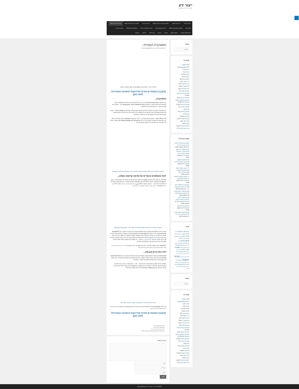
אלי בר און (186, 234)
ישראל (188, 245)
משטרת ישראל (185, 249)
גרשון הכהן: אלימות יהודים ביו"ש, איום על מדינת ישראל (182, 145)
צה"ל (177, 260)
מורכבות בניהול (146, 23)
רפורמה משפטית (182, 264)
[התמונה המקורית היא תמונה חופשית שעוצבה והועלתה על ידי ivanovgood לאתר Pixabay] (138, 171)
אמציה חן (179, 236)
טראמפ (181, 243)
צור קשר (137, 33)
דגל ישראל (162, 327)
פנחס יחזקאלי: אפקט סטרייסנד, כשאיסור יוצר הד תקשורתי (181, 162)
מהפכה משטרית (179, 245)
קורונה (187, 123)
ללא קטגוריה (185, 86)
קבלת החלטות (186, 262)
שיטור (175, 264)
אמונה (187, 74)
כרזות (185, 245)
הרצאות (144, 33)
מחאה (188, 247)
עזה (185, 253)
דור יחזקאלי (186, 81)
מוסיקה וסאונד (185, 91)
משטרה (177, 247)
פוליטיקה (186, 116)
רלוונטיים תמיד (185, 126)
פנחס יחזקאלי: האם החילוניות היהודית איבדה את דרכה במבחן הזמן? (182, 199)
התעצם (146, 239)
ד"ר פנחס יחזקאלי (176, 23)
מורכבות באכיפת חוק (160, 28)
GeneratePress (141, 386)
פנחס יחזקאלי (185, 119)
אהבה (187, 69)
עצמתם (129, 231)
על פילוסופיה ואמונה (186, 33)
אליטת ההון (177, 234)
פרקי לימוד (152, 33)
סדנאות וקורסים (184, 111)
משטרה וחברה (185, 107)
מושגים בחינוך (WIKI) (131, 28)
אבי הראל (182, 231)
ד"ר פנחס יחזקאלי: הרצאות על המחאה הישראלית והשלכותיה (181, 178)
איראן (176, 231)
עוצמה (188, 253)
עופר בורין (179, 251)
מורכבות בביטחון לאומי (115, 23)
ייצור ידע (185, 5)
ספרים (165, 33)
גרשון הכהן (188, 28)
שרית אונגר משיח (184, 128)
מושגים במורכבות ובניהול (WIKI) (161, 23)
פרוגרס (180, 260)
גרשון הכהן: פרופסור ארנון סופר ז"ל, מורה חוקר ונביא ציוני (182, 187)
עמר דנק (182, 253)
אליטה (181, 234)
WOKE (187, 231)
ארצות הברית (186, 238)
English (184, 65)
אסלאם (176, 236)
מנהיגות (181, 247)
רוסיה (178, 262)
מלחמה (185, 247)
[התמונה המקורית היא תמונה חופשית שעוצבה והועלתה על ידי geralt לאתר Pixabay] (138, 227)
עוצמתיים (156, 237)
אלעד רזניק (185, 236)
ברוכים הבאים (187, 23)
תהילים (180, 266)
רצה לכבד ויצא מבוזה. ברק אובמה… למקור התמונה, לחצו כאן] (138, 302)
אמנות (187, 76)
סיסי (155, 327)
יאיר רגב (177, 243)
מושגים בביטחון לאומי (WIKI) (132, 23)
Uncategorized (181, 67)
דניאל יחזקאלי (185, 84)
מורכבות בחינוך (119, 28)
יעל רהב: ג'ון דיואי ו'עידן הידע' (158, 329)
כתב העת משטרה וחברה (146, 28)
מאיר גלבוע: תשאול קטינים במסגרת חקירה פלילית (153, 331)
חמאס (179, 241)
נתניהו (157, 327)
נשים (187, 109)
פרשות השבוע (174, 33)
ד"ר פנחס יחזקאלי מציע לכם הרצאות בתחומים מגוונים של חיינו (182, 170)
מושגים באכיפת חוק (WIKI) (175, 28)
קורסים (159, 33)
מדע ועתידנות (185, 88)
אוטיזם (187, 72)
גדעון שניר (180, 238)
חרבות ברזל (186, 243)
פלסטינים (182, 256)
